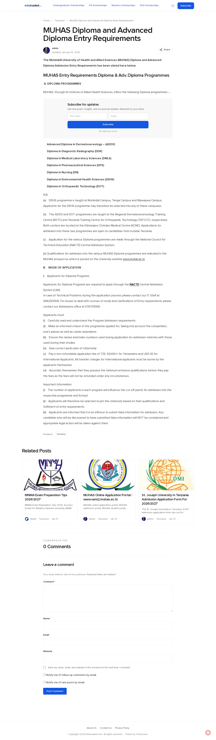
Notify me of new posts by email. (65, 682)
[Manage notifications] (208, 732)
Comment (49, 582)
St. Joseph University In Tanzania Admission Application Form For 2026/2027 (165, 499)
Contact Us (106, 728)
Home (46, 20)
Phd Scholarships (149, 5)
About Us (92, 728)
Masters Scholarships (123, 5)
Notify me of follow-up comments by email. (71, 675)
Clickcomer (142, 734)
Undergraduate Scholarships (68, 5)
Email (46, 635)
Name (46, 618)
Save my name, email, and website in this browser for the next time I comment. (89, 667)
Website (47, 651)
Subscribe (185, 6)
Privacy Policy (122, 728)
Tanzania (59, 20)
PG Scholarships (98, 5)
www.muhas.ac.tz (134, 259)
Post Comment (55, 691)
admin (55, 48)
